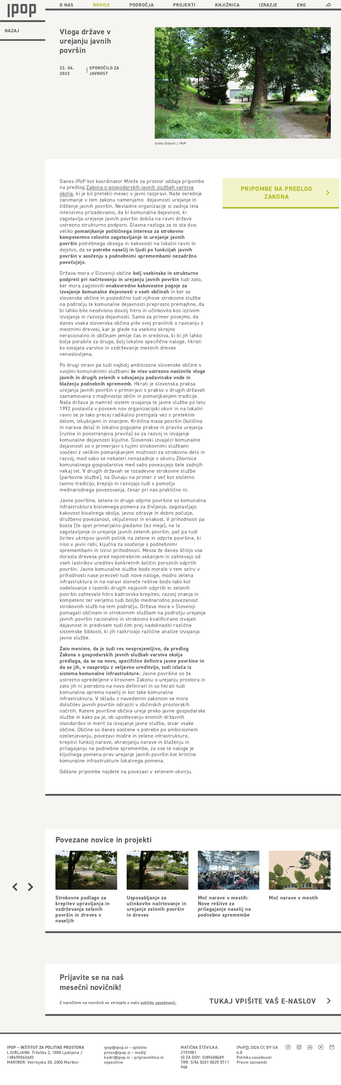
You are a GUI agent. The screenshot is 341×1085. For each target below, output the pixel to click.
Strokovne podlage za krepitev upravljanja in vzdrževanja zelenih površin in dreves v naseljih (82, 909)
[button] (328, 5)
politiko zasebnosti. (158, 1002)
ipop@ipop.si (116, 1047)
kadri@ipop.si (117, 1057)
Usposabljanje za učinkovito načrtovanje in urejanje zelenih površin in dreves (157, 906)
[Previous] (15, 887)
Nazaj (12, 31)
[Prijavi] (329, 1001)
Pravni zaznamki (252, 1062)
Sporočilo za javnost (104, 70)
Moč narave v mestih (293, 897)
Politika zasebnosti (254, 1057)
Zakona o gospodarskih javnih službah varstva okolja (127, 190)
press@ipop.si (117, 1052)
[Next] (30, 887)
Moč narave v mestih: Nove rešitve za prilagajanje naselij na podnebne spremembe (224, 906)
